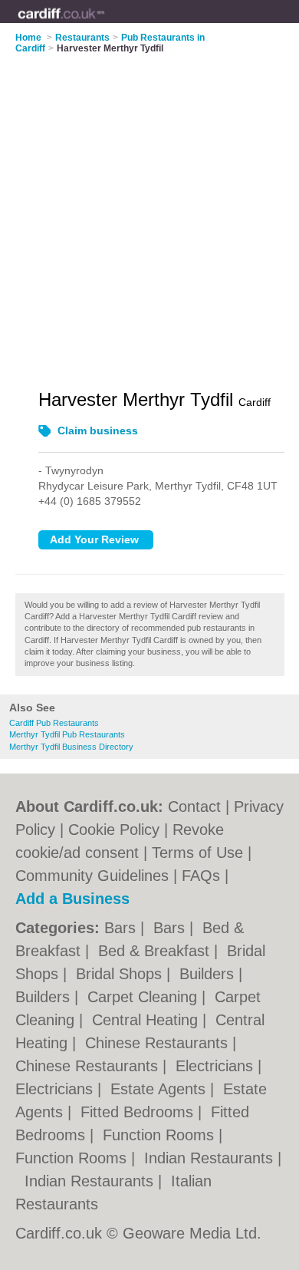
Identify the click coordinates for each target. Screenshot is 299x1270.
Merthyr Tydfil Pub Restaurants (67, 734)
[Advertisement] (149, 211)
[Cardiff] (105, 23)
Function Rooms (161, 1135)
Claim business (98, 430)
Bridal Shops (121, 973)
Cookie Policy (113, 829)
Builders (208, 973)
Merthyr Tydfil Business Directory (71, 746)
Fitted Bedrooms (139, 1111)
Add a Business (72, 898)
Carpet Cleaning (144, 996)
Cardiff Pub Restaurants (54, 722)
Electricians (217, 1065)
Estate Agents (160, 1088)
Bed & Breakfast (156, 950)
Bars (122, 927)
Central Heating (147, 1019)
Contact (194, 806)
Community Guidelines (92, 875)
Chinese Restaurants (158, 1042)
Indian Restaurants (211, 1158)
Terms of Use (197, 852)
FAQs (201, 875)
